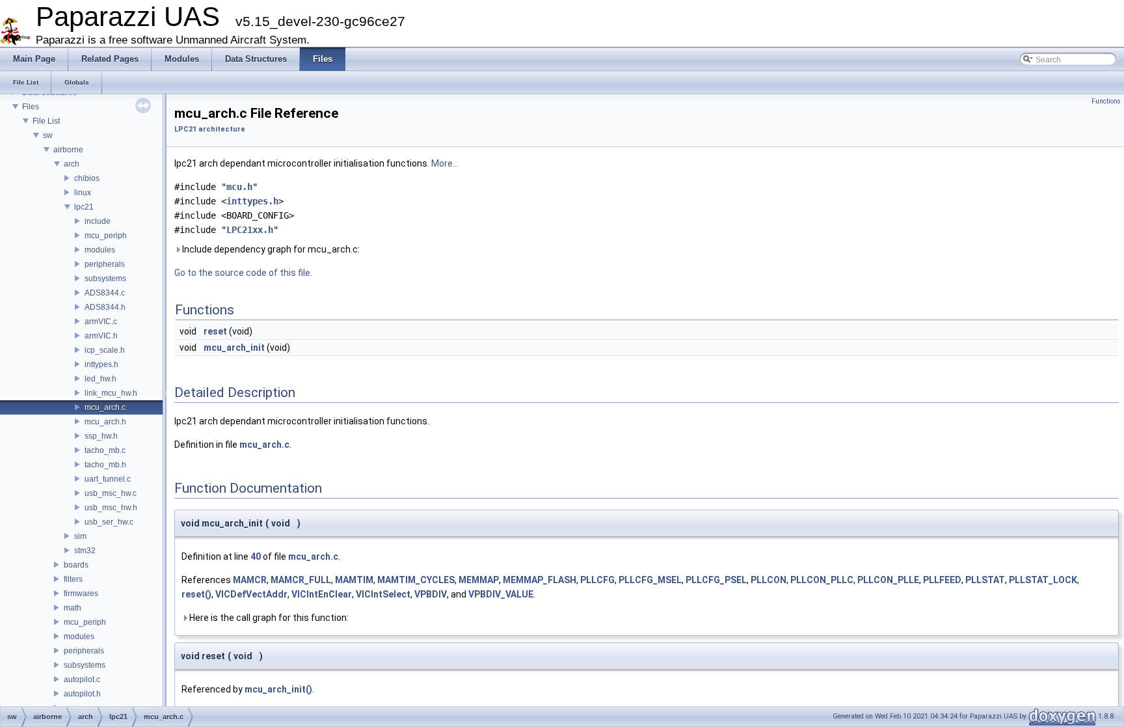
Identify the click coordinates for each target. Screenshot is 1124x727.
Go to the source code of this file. (243, 272)
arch (71, 164)
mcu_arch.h (105, 421)
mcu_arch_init (234, 347)
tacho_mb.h (105, 464)
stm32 (85, 550)
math (72, 607)
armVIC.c (101, 321)
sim (80, 536)
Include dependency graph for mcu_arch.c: (270, 249)
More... (445, 163)
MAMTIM (354, 580)
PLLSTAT (985, 580)
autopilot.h (82, 693)
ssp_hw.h (101, 436)
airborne (68, 149)
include (98, 221)
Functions (1106, 101)
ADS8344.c (105, 292)
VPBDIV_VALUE (500, 594)
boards (76, 564)
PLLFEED (942, 580)
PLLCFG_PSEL (716, 580)
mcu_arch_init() (278, 689)
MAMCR (250, 580)
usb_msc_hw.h (111, 507)
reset (215, 331)
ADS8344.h (105, 307)
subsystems (105, 278)
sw (48, 135)
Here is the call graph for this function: (268, 617)
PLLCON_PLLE (888, 580)
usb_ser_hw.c (109, 522)
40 (255, 556)
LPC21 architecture (209, 129)
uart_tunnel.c (108, 479)
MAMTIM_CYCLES (416, 580)
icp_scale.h (105, 350)
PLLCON (768, 580)
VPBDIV (430, 594)
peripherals (105, 264)
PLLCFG (597, 580)
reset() (196, 594)
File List (46, 121)
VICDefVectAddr (251, 594)
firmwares (81, 593)
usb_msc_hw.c (111, 493)
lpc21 (84, 207)
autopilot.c (82, 679)
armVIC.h (101, 335)
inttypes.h (101, 364)
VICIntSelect (383, 594)
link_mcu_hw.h (111, 393)
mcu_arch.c (105, 407)
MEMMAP (479, 580)
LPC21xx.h (249, 230)
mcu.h (239, 187)
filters (73, 579)
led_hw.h (100, 378)
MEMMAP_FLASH (539, 580)
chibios (87, 178)
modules (100, 249)
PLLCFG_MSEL (650, 580)
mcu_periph (106, 235)
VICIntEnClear (321, 594)
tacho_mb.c (105, 450)
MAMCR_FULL (301, 580)
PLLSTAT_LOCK (1043, 580)
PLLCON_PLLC (821, 580)
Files (30, 106)
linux (82, 192)
